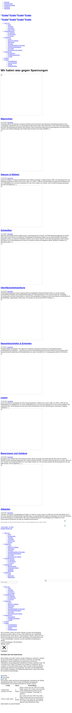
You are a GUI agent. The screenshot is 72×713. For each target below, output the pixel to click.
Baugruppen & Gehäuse (14, 557)
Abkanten (5, 509)
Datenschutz (11, 577)
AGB (9, 574)
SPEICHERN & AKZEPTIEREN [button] (10, 704)
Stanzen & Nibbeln (10, 174)
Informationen (8, 564)
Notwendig (6, 677)
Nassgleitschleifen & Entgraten (16, 343)
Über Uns (7, 533)
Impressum (11, 576)
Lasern (4, 397)
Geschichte (11, 539)
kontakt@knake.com (6, 528)
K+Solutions (11, 560)
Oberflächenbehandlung (13, 287)
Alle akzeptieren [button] (17, 642)
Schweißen (6, 230)
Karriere (10, 542)
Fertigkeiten (7, 544)
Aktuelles (10, 538)
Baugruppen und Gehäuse (14, 453)
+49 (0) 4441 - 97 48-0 (7, 527)
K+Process (11, 563)
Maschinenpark (12, 566)
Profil (9, 534)
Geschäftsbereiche (9, 558)
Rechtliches (7, 572)
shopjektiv (10, 122)
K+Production (12, 561)
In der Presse (11, 541)
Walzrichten (6, 119)
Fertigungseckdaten (13, 568)
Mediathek (11, 571)
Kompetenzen (11, 536)
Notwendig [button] (4, 675)
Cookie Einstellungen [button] (7, 642)
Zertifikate (10, 569)
